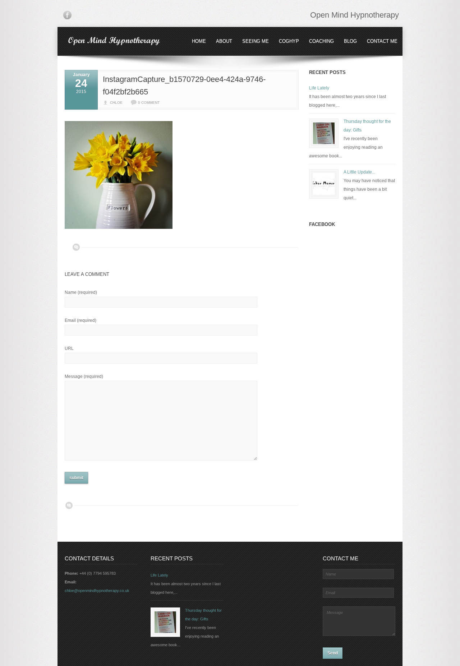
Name (81, 292)
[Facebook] (67, 16)
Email (80, 320)
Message (84, 376)
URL (69, 348)
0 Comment (149, 103)
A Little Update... (359, 172)
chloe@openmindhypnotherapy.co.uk (97, 590)
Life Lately (319, 88)
